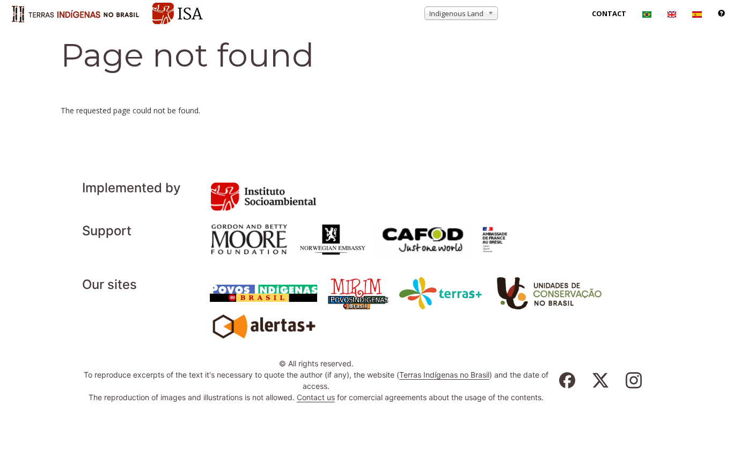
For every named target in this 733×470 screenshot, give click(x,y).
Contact (609, 13)
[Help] (721, 13)
